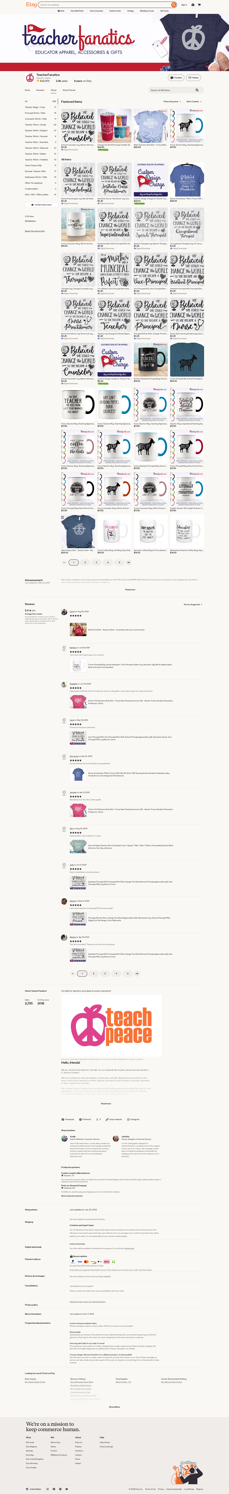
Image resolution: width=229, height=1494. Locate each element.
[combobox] (104, 5)
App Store (35, 1476)
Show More (114, 1407)
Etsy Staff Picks (77, 11)
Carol (72, 720)
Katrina (73, 901)
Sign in (184, 5)
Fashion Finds (115, 11)
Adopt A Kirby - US (123, 1382)
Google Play (55, 1476)
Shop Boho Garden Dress (80, 1385)
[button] (176, 78)
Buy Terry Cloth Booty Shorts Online (85, 1399)
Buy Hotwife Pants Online (80, 1389)
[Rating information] (38, 81)
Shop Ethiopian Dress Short (81, 1382)
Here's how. (129, 1248)
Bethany (73, 648)
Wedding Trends (147, 11)
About (53, 90)
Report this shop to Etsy (35, 231)
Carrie (72, 611)
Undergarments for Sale (80, 1392)
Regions (199, 1489)
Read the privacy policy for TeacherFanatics (87, 1302)
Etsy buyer (74, 756)
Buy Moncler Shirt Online (171, 1382)
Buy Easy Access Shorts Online (83, 1395)
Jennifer (73, 792)
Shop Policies (69, 90)
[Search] (174, 5)
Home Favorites (96, 11)
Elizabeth (73, 684)
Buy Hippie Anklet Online (35, 1382)
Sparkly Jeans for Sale (79, 1402)
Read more (130, 589)
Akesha (73, 937)
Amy (71, 828)
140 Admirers (30, 221)
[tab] (41, 101)
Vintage (130, 11)
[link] (64, 562)
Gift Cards (164, 11)
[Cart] (199, 5)
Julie (72, 865)
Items (27, 90)
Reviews (40, 90)
